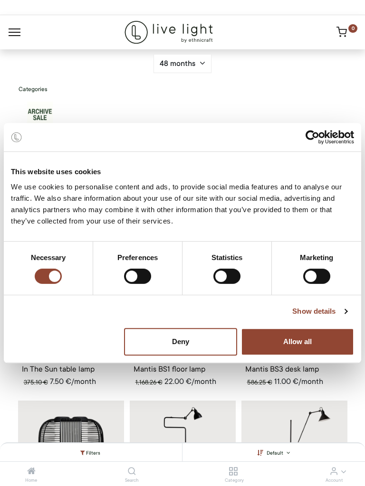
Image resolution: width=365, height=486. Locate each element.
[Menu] (14, 32)
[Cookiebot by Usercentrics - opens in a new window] (312, 137)
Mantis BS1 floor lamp (169, 369)
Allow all (297, 341)
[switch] (137, 276)
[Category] (233, 472)
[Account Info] (333, 472)
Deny (180, 341)
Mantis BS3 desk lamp (282, 369)
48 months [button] (178, 63)
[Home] (31, 472)
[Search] (131, 472)
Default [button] (276, 453)
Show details (314, 311)
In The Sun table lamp (58, 369)
